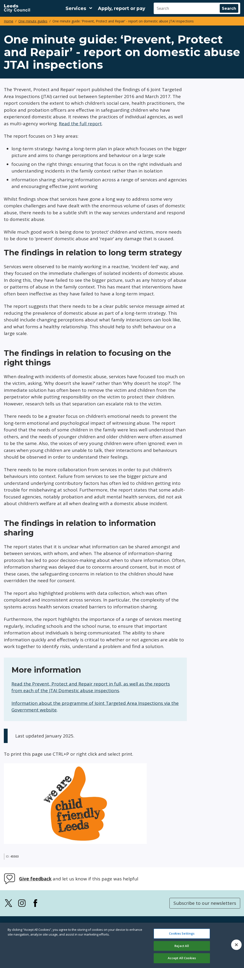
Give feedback (35, 879)
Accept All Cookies (182, 958)
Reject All (181, 946)
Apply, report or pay (121, 8)
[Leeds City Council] (17, 8)
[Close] (236, 945)
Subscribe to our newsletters (204, 903)
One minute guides (32, 21)
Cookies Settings (181, 933)
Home (8, 21)
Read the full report (80, 123)
